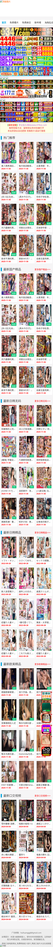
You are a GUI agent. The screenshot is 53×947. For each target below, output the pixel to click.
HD (14, 425)
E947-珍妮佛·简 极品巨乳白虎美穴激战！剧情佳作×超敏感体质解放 (9, 784)
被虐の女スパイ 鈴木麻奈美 (44, 916)
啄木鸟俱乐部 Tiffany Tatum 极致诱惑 (26, 723)
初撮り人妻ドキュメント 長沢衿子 (9, 622)
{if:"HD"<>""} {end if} (8, 162)
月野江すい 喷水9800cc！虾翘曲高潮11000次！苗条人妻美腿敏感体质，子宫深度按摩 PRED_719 (44, 429)
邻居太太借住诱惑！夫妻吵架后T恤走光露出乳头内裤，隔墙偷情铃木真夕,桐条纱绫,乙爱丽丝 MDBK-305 (26, 227)
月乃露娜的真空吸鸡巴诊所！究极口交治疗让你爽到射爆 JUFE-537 (9, 227)
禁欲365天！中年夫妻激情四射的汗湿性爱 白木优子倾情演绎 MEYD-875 (26, 258)
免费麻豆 (26, 22)
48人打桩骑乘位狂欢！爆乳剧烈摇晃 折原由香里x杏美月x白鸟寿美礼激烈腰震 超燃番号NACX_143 (26, 429)
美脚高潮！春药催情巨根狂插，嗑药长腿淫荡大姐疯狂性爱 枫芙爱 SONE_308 (9, 521)
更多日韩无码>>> (42, 401)
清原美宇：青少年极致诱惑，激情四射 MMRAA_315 (26, 490)
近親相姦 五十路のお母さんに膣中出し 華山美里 (9, 885)
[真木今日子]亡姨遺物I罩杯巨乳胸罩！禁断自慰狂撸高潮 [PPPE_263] (26, 196)
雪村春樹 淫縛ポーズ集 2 (9, 823)
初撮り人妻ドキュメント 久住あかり (9, 653)
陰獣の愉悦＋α (26, 823)
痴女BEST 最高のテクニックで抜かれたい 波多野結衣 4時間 (9, 916)
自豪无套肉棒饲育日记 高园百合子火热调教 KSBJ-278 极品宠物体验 (44, 258)
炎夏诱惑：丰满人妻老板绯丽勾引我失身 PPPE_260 (44, 165)
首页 (4, 22)
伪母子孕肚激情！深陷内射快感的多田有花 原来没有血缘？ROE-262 (44, 196)
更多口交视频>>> (42, 795)
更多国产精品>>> (42, 269)
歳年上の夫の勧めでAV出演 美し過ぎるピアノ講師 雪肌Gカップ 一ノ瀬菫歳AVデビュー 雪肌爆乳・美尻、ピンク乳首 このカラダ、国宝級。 (26, 591)
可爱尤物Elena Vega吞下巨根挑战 (26, 784)
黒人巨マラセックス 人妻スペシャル (26, 916)
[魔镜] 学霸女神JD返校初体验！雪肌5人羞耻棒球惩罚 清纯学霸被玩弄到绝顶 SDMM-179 (9, 459)
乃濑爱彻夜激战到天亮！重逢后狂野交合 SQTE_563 (26, 459)
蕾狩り (22, 854)
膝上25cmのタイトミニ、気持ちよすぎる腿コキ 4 (44, 885)
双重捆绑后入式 (8, 723)
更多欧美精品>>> (42, 664)
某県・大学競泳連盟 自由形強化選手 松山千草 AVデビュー (44, 622)
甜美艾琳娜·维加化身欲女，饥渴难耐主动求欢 (44, 784)
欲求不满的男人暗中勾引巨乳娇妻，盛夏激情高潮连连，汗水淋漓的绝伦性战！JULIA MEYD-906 (9, 258)
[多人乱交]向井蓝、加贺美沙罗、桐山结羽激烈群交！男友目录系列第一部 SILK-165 (9, 196)
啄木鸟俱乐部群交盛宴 (9, 754)
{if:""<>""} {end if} (9, 547)
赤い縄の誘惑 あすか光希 (9, 854)
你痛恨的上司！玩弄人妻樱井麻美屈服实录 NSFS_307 (9, 429)
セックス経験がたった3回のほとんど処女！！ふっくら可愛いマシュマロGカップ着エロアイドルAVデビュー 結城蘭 (44, 560)
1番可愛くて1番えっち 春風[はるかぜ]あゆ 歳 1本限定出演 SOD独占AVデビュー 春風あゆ (26, 622)
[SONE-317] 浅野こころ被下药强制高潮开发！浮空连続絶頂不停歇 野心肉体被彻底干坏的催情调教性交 (9, 490)
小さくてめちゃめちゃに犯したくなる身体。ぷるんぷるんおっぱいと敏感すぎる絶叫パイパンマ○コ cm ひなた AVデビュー (26, 560)
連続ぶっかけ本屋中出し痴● (44, 823)
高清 (14, 162)
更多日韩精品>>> (42, 532)
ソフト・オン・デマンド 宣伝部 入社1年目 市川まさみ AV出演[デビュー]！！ (9, 560)
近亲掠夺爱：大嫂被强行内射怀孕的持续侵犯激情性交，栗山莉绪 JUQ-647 (44, 227)
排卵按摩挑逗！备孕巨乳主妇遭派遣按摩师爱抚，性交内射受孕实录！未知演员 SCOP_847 (44, 459)
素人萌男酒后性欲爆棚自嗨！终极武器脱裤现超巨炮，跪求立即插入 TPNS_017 (9, 165)
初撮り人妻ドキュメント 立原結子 (44, 653)
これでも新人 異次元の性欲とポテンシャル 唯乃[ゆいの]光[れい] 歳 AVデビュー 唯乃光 (26, 653)
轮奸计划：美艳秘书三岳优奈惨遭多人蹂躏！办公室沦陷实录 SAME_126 (26, 521)
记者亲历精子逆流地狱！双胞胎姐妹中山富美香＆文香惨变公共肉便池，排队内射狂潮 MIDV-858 (44, 521)
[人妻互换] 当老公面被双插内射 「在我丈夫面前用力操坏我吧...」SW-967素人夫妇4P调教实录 (44, 490)
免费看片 (14, 22)
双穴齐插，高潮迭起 (26, 692)
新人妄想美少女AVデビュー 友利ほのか (9, 591)
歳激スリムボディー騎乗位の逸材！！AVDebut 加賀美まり (44, 591)
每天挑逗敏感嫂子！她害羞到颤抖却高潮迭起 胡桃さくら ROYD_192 (26, 165)
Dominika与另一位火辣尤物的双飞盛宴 (26, 754)
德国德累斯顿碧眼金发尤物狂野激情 (9, 692)
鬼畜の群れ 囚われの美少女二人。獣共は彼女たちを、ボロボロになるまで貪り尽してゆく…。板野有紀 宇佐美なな (44, 854)
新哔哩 (37, 22)
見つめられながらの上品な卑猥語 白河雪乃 (26, 885)
